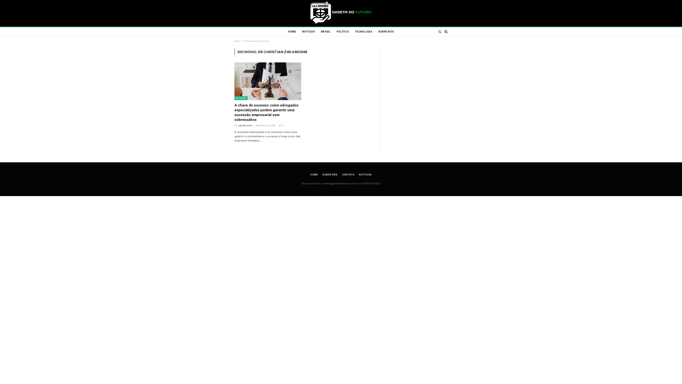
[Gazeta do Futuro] (341, 13)
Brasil (326, 31)
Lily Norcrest (245, 125)
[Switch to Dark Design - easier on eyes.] (440, 31)
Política (343, 31)
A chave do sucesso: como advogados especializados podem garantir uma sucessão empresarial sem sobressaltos (266, 112)
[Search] (446, 32)
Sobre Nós (386, 31)
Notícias (308, 31)
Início (237, 41)
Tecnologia (363, 31)
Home (292, 31)
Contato (348, 174)
